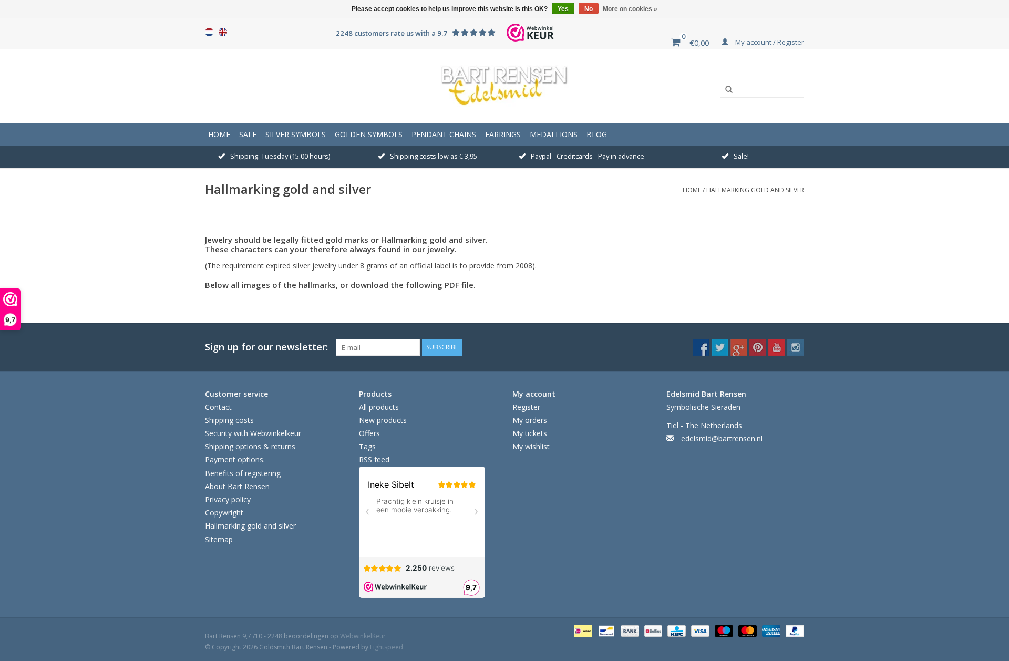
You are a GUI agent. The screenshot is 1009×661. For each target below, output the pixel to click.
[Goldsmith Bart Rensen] (504, 86)
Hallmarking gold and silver (755, 189)
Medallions (554, 134)
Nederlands (209, 32)
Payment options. (235, 459)
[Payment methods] (581, 630)
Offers (369, 433)
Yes (563, 9)
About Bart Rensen (237, 486)
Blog (596, 134)
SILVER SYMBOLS (295, 134)
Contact (218, 407)
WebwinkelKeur (363, 636)
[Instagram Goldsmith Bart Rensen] (795, 347)
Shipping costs (229, 420)
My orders (529, 420)
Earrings (503, 134)
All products (379, 407)
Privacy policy (228, 499)
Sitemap (219, 539)
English (223, 32)
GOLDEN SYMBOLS (369, 134)
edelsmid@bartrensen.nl (722, 438)
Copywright (224, 513)
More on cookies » (630, 9)
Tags (367, 446)
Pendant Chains (443, 134)
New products (383, 420)
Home (219, 134)
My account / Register (769, 42)
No (588, 9)
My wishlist (531, 446)
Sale (247, 134)
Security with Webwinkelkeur (253, 433)
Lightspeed (386, 647)
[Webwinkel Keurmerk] (530, 33)
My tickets (529, 433)
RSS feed (374, 459)
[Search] (725, 90)
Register (526, 407)
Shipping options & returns (250, 446)
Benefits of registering (243, 473)
